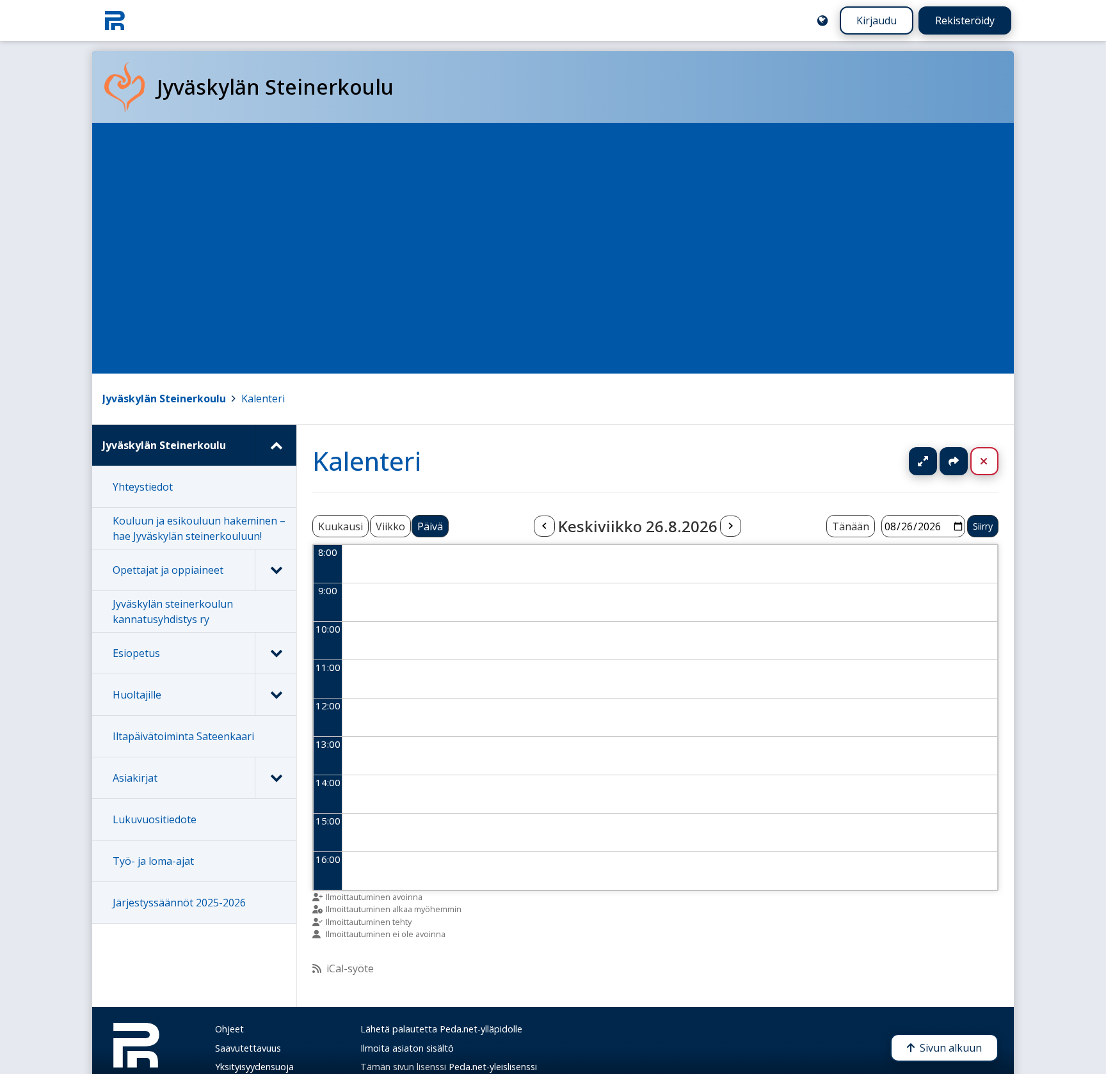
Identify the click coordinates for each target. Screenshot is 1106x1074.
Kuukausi (340, 526)
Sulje (994, 461)
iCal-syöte (350, 968)
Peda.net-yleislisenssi (493, 1067)
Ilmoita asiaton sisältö (407, 1048)
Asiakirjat (135, 778)
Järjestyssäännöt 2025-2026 (179, 903)
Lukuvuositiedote (154, 819)
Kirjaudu (876, 20)
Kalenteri (263, 398)
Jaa (954, 461)
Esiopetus (136, 653)
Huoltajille (137, 695)
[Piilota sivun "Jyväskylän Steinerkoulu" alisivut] (275, 445)
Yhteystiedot (143, 487)
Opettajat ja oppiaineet (168, 570)
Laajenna (935, 461)
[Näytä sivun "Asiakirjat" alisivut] (275, 777)
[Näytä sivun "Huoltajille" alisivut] (275, 694)
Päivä (430, 526)
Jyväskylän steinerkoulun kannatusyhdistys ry (173, 611)
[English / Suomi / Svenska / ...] (822, 20)
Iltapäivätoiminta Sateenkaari (183, 736)
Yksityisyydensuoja (254, 1067)
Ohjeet (229, 1029)
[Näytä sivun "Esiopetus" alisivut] (275, 653)
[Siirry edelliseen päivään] (544, 526)
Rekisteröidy (965, 20)
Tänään (850, 526)
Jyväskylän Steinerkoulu (164, 398)
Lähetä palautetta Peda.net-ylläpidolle (441, 1029)
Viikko (390, 526)
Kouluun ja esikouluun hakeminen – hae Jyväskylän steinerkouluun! (199, 528)
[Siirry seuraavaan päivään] (730, 526)
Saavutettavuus (248, 1048)
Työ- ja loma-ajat (153, 861)
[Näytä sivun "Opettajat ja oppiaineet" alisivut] (275, 569)
